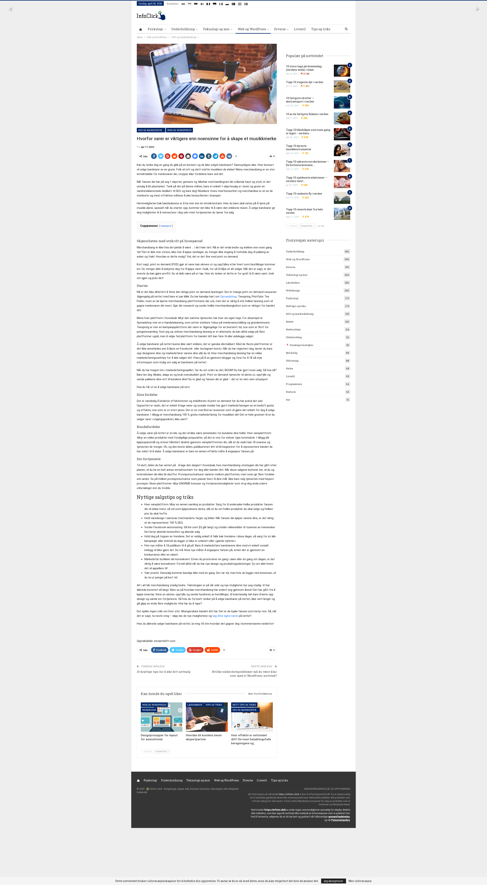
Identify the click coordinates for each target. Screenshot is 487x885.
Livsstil (300, 29)
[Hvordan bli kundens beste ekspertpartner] (207, 717)
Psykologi (155, 29)
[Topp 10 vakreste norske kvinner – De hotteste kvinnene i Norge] (342, 166)
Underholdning (183, 29)
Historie (291, 392)
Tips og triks (320, 29)
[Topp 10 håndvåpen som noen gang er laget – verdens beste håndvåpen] (342, 134)
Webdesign (149, 710)
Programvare (294, 384)
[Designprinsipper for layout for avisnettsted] (161, 717)
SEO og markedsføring (151, 130)
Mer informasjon (360, 881)
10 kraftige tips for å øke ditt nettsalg (163, 671)
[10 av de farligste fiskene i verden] (342, 118)
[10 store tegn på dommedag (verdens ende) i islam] (342, 71)
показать (166, 226)
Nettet (289, 321)
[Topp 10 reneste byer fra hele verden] (342, 214)
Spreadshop (228, 296)
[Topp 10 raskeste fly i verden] (342, 198)
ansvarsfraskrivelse (339, 816)
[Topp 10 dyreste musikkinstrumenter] (342, 150)
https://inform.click (289, 794)
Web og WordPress (252, 29)
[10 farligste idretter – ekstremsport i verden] (342, 102)
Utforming (292, 360)
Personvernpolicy (340, 820)
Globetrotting (294, 337)
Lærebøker (194, 704)
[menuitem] (183, 3)
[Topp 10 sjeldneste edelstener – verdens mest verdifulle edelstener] (342, 182)
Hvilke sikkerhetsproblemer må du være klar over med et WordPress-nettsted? (244, 673)
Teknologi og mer (216, 29)
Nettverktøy (293, 329)
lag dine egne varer (225, 616)
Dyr (288, 399)
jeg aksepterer (333, 881)
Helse (289, 368)
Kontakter (173, 3)
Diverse (280, 29)
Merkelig (291, 353)
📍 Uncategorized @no (299, 345)
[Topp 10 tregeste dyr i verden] (342, 86)
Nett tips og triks (244, 704)
